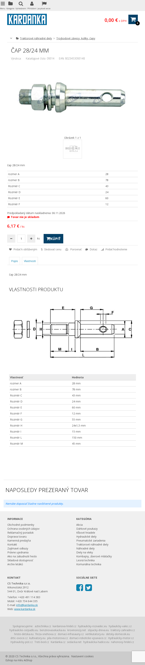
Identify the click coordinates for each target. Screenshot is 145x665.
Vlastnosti (30, 261)
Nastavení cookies (82, 656)
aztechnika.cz (43, 626)
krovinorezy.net (76, 630)
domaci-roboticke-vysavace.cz (87, 638)
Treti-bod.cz (41, 642)
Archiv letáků (15, 564)
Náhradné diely (85, 548)
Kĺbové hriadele (85, 532)
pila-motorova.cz (57, 638)
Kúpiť (55, 238)
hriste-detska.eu (24, 634)
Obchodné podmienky (20, 524)
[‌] (79, 587)
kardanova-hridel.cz (64, 626)
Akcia (79, 524)
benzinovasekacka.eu (53, 630)
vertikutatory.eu (94, 634)
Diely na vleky (84, 552)
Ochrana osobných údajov (23, 528)
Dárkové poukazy (87, 528)
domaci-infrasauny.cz (71, 634)
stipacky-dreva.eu (98, 630)
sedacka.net (74, 642)
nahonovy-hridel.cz (122, 642)
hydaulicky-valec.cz (120, 626)
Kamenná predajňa (19, 540)
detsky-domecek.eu (118, 634)
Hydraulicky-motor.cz (121, 638)
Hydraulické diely (86, 536)
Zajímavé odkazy (17, 548)
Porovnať (75, 249)
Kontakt (12, 544)
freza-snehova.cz (45, 634)
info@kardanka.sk (27, 605)
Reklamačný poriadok (20, 532)
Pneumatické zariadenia (90, 540)
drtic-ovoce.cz (19, 638)
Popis (14, 261)
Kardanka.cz (58, 642)
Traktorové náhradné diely (36, 38)
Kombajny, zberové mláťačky (94, 556)
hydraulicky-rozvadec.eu (92, 626)
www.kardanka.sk (24, 609)
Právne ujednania (18, 552)
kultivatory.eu (37, 638)
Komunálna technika (88, 564)
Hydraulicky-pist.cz (21, 642)
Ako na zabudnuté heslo (22, 556)
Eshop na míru (14, 660)
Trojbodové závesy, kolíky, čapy (75, 38)
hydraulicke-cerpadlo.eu (23, 630)
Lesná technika (85, 560)
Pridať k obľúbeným (25, 249)
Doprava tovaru (17, 536)
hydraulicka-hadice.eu (96, 642)
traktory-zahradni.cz (123, 630)
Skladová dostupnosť (20, 560)
